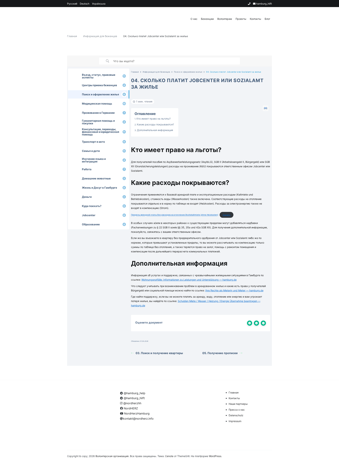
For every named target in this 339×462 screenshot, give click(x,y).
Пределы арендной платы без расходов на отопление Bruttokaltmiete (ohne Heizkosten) (174, 215)
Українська (98, 3)
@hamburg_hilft (134, 398)
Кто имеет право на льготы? (153, 118)
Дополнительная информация (155, 130)
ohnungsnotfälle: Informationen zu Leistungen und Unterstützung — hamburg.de (189, 279)
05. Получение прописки (220, 353)
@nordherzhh (132, 403)
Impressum (235, 421)
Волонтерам (224, 18)
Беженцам (207, 18)
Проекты (241, 18)
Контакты (255, 18)
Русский (72, 3)
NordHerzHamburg (136, 413)
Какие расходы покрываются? (155, 124)
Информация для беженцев (156, 72)
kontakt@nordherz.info (138, 418)
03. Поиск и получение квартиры (159, 353)
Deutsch (84, 3)
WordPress (215, 456)
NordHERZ (130, 408)
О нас (194, 18)
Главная (135, 72)
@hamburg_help (134, 393)
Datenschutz (236, 415)
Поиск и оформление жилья (188, 72)
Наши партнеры (238, 403)
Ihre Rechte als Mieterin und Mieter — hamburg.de (234, 290)
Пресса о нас (237, 409)
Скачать (226, 215)
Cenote (169, 456)
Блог (267, 18)
